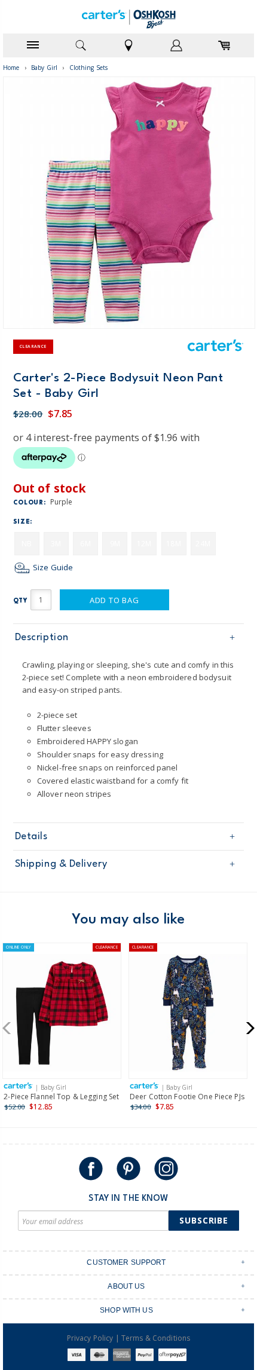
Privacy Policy (90, 1338)
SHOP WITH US (126, 1310)
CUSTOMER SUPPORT (126, 1262)
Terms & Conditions (155, 1338)
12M (144, 544)
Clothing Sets (88, 67)
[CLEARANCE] (188, 1015)
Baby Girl (44, 67)
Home (11, 67)
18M (173, 544)
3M (56, 544)
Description (42, 637)
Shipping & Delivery (61, 864)
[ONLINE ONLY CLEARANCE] (62, 1015)
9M (115, 544)
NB (27, 544)
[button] (10, 1028)
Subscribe (203, 1220)
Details (31, 836)
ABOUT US (126, 1286)
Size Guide (52, 567)
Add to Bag (114, 600)
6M (85, 544)
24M (202, 544)
